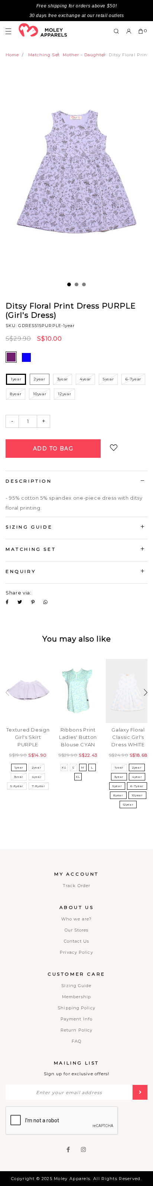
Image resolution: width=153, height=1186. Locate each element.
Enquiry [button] (21, 571)
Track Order (76, 885)
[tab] (76, 482)
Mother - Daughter (84, 54)
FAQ (76, 1041)
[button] (145, 692)
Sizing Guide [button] (29, 527)
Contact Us (76, 941)
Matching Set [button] (31, 549)
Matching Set (44, 54)
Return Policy (76, 1030)
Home (12, 54)
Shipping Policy (76, 1007)
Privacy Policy (76, 952)
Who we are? (76, 919)
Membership (76, 996)
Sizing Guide (76, 985)
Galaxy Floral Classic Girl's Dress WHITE (127, 737)
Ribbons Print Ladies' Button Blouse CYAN (78, 737)
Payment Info (76, 1019)
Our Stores (77, 930)
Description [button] (29, 481)
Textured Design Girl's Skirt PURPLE (28, 737)
